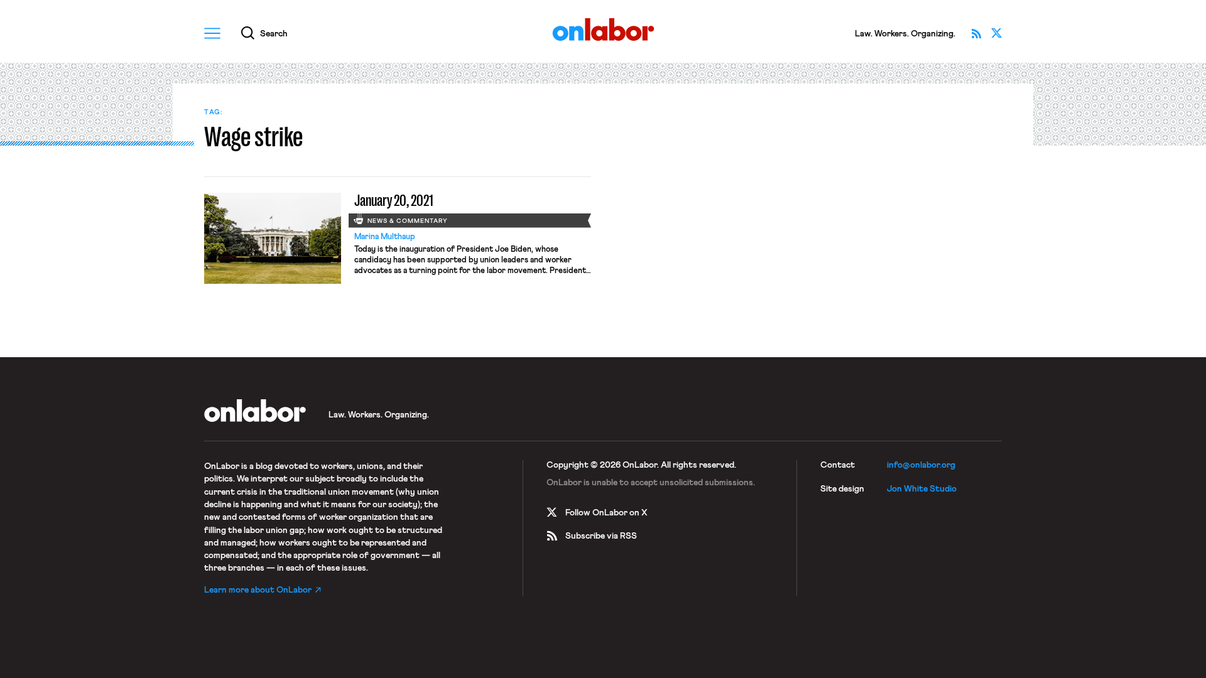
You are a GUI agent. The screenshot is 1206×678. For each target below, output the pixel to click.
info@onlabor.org (921, 465)
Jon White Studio (922, 489)
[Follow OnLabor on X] (996, 33)
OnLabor (603, 29)
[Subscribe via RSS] (976, 33)
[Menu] (212, 33)
